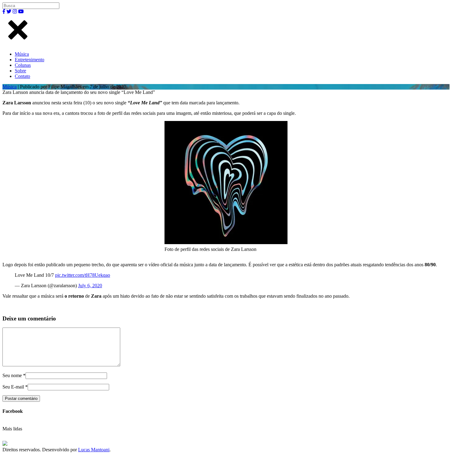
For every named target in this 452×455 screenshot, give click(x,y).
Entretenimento (29, 59)
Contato (22, 76)
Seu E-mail (13, 386)
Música (22, 54)
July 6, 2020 (90, 285)
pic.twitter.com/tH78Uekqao (82, 275)
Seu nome (12, 375)
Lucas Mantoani (93, 449)
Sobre (20, 70)
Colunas (23, 65)
